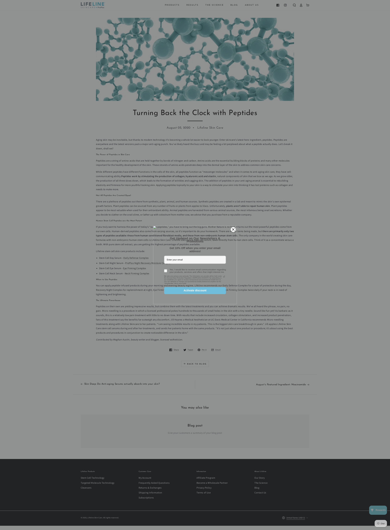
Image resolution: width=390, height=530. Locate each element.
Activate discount (195, 290)
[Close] (233, 229)
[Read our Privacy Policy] (224, 276)
